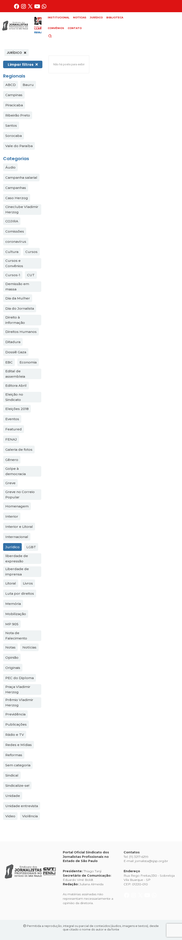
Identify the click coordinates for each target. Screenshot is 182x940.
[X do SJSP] (30, 8)
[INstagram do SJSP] (23, 8)
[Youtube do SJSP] (37, 8)
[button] (57, 36)
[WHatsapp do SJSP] (44, 8)
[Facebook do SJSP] (17, 8)
